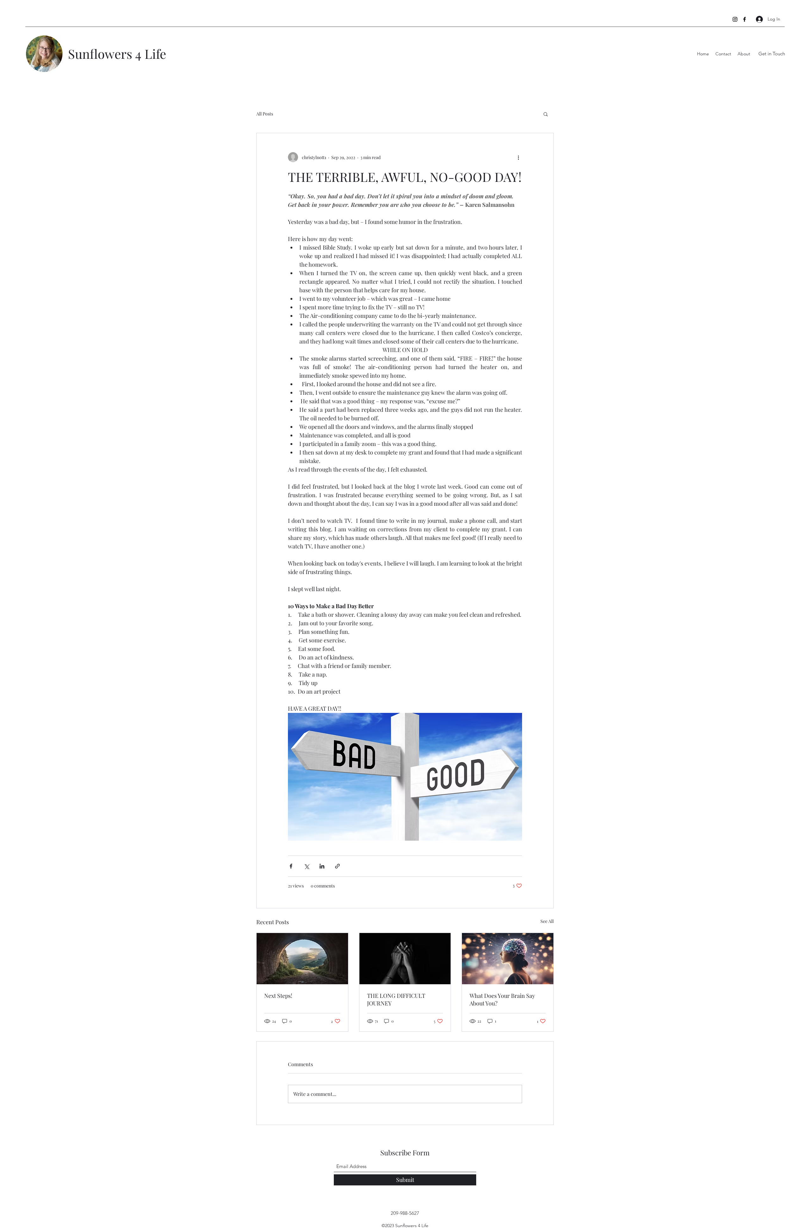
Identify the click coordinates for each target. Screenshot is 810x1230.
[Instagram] (735, 19)
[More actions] (518, 157)
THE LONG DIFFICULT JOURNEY (396, 999)
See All (547, 921)
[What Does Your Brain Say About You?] (507, 958)
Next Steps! (278, 995)
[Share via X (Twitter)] (306, 866)
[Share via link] (337, 866)
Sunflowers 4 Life (117, 53)
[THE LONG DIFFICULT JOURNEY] (405, 958)
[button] (546, 113)
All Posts (264, 114)
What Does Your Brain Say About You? (502, 999)
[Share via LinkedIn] (322, 866)
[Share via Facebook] (291, 866)
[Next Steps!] (302, 958)
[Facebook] (744, 19)
